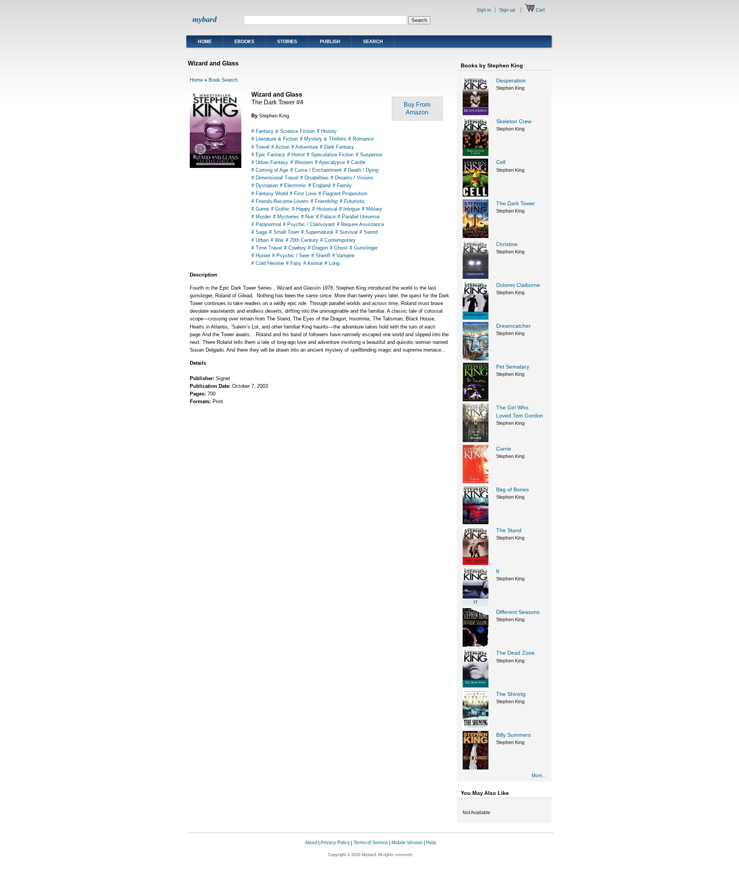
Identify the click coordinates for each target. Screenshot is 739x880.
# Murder (261, 217)
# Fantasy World (269, 193)
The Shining (510, 694)
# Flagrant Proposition (342, 193)
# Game (260, 209)
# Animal (313, 263)
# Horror (296, 155)
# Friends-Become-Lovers (280, 201)
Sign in (484, 10)
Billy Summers (513, 735)
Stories (287, 41)
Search (373, 41)
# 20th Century (302, 240)
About (311, 842)
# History (327, 131)
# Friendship (324, 201)
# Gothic (280, 209)
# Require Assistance (360, 224)
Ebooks (244, 41)
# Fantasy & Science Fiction (283, 131)
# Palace (326, 217)
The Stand (509, 530)
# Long (331, 263)
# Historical (324, 209)
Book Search (223, 80)
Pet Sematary (512, 367)
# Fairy (293, 263)
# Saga (259, 232)
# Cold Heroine (267, 263)
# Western (301, 162)
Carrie (503, 449)
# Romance (361, 139)
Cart (540, 10)
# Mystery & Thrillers (323, 139)
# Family (342, 185)
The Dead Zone (515, 653)
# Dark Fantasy (337, 147)
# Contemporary (338, 240)
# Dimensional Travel (274, 178)
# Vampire (343, 255)
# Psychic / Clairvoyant (309, 224)
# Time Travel (266, 248)
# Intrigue (349, 209)
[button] (538, 850)
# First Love (303, 193)
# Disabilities (314, 178)
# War (277, 240)
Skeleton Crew (514, 121)
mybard (204, 19)
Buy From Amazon (417, 108)
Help (431, 842)
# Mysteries (286, 217)
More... (539, 775)
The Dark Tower (515, 203)
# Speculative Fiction (330, 155)
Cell (500, 162)
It (497, 571)
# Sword (368, 232)
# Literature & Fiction (274, 139)
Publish (330, 41)
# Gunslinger (363, 248)
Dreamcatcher (513, 326)
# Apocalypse (330, 162)
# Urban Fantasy (269, 162)
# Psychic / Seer (290, 255)
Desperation (511, 80)
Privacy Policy (335, 842)
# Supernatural (317, 232)
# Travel (260, 147)
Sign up (507, 10)
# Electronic (293, 185)
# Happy (301, 209)
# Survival (346, 232)
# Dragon (318, 248)
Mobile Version (407, 842)
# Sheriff (320, 255)
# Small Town (284, 232)
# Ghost (339, 248)
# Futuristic (352, 201)
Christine (507, 244)
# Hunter (260, 255)
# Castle (356, 162)
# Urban (260, 240)
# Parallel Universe (359, 217)
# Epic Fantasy (268, 155)
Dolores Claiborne (518, 285)
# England (319, 185)
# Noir (307, 217)
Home (205, 41)
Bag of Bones (512, 489)
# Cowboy (295, 248)
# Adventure (304, 147)
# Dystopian (264, 185)
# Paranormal (266, 224)
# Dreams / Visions (352, 178)
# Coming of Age (269, 170)
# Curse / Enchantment (316, 170)
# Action (280, 147)
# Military (372, 209)
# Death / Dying (361, 170)
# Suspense (369, 155)
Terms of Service (370, 842)
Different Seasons (518, 612)
